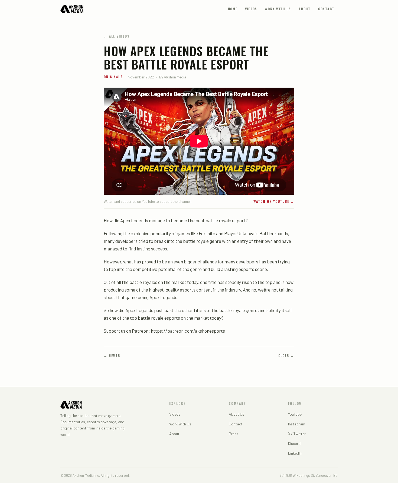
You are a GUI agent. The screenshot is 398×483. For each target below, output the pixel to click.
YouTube (295, 414)
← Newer (112, 355)
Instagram (296, 424)
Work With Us (278, 8)
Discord (294, 443)
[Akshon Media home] (71, 9)
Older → (286, 355)
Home (232, 8)
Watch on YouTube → (273, 201)
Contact (326, 8)
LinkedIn (295, 453)
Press (233, 433)
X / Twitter (297, 433)
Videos (251, 8)
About (305, 8)
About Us (236, 414)
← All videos (117, 36)
